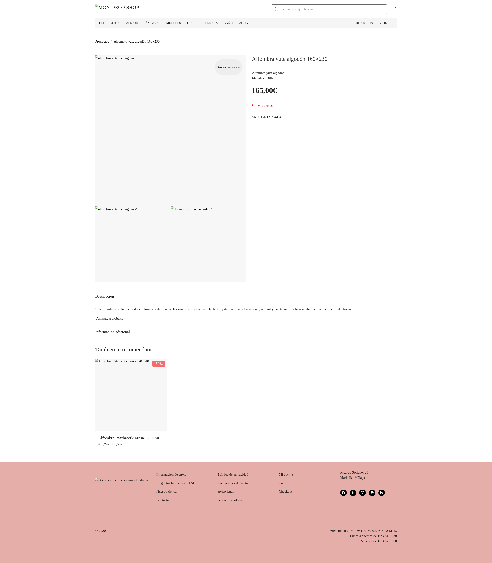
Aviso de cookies (230, 500)
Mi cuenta (286, 474)
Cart (282, 483)
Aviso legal (226, 491)
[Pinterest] (372, 493)
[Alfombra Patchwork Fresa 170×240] (131, 395)
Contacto (162, 500)
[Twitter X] (353, 493)
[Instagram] (362, 493)
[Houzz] (381, 493)
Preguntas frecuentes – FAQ (176, 483)
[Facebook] (343, 493)
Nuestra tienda (166, 491)
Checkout (285, 491)
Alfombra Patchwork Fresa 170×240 (129, 437)
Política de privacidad (233, 474)
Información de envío (171, 474)
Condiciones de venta (233, 483)
